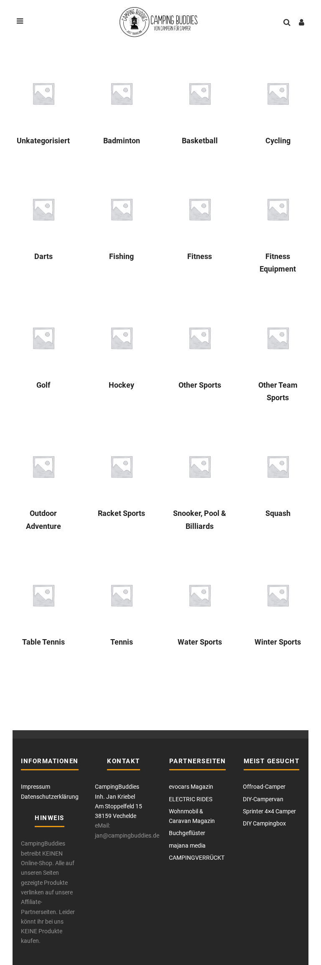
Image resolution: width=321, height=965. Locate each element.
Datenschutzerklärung (50, 796)
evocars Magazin (191, 786)
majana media (187, 845)
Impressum (35, 786)
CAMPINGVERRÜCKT (196, 857)
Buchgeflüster (187, 833)
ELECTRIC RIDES (190, 799)
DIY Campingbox (264, 823)
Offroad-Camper (264, 786)
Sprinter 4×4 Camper (269, 811)
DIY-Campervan (263, 799)
